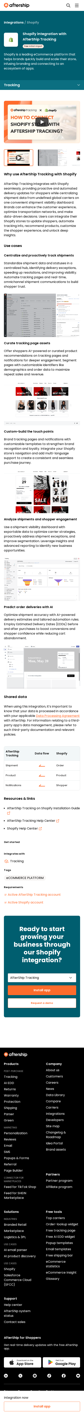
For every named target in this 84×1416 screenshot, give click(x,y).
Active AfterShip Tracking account (34, 894)
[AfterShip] (17, 5)
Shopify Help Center (23, 828)
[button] (42, 125)
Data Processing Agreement (58, 716)
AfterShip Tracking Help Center (31, 820)
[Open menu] (76, 5)
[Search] (68, 5)
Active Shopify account (25, 902)
